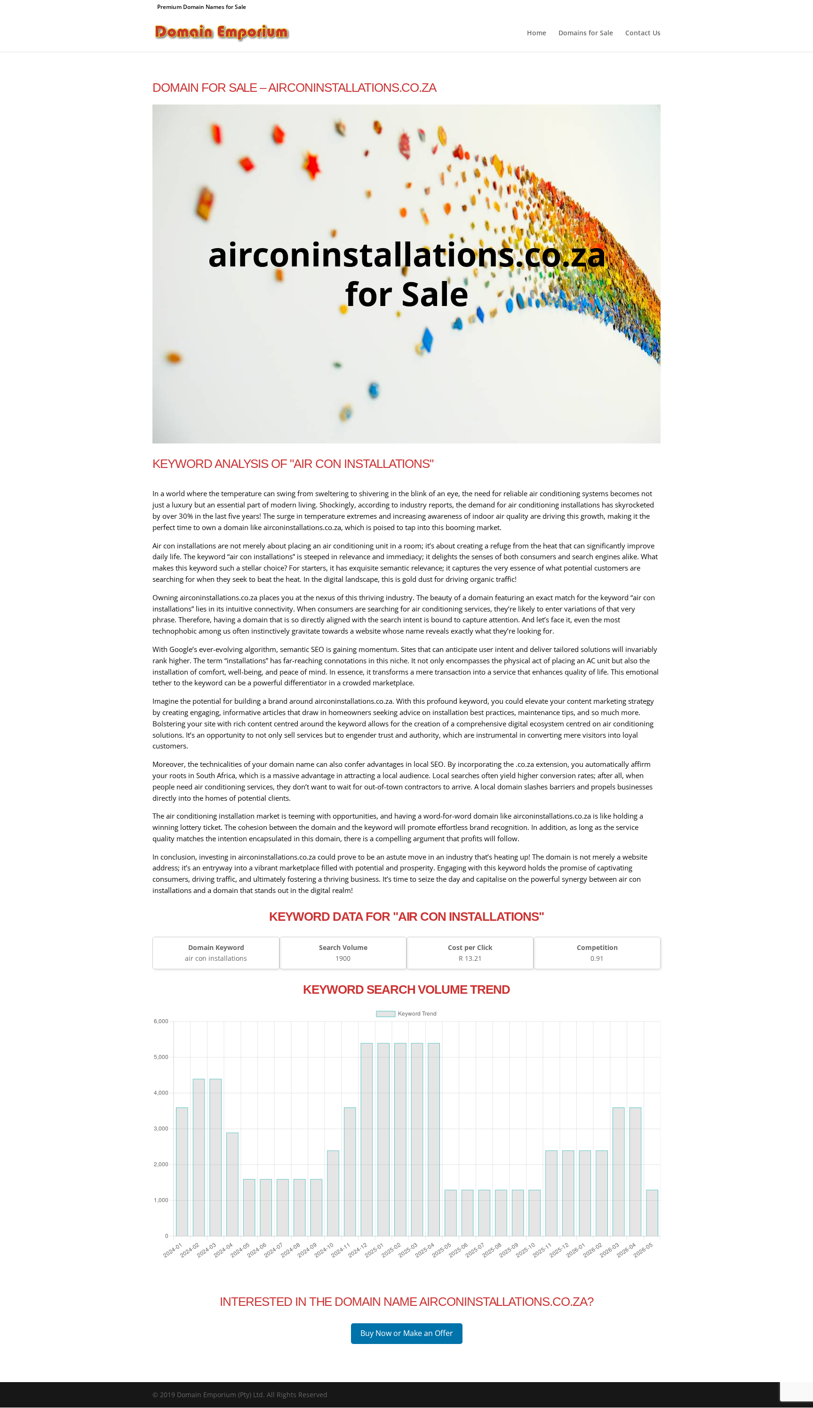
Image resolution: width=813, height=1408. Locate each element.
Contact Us (643, 33)
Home (536, 33)
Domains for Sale (585, 33)
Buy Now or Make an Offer (406, 1333)
